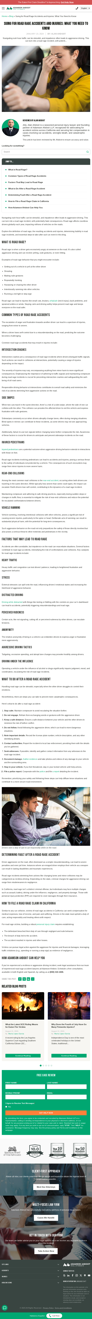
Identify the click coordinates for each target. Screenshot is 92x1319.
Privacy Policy (48, 1308)
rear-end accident (50, 480)
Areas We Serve (7, 1283)
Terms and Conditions (63, 1308)
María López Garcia (16, 1034)
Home (4, 16)
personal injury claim (45, 924)
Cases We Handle (46, 1218)
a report (55, 772)
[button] (41, 1065)
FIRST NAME (11, 1083)
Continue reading (23, 1056)
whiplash (54, 301)
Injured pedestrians (10, 449)
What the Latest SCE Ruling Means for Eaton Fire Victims (21, 1025)
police (42, 772)
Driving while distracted (12, 602)
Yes (9, 1107)
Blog (11, 16)
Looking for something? (13, 146)
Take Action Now (46, 1251)
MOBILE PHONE (12, 1093)
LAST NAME (53, 1083)
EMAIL (50, 1093)
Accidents (5, 1270)
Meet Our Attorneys (46, 1187)
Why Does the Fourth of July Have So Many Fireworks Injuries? (68, 1025)
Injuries (4, 1277)
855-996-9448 (77, 8)
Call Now (56, 1316)
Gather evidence (30, 759)
